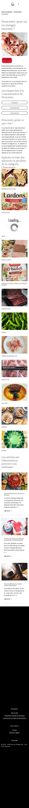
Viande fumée (6, 308)
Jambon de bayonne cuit (9, 356)
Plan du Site (14, 713)
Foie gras (4, 403)
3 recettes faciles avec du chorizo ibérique (14, 494)
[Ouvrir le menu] (19, 4)
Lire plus (8, 511)
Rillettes (4, 427)
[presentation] (14, 177)
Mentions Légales (14, 732)
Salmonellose (14, 113)
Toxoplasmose (14, 107)
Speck (3, 236)
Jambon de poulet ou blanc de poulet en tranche (14, 284)
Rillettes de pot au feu (9, 189)
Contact (14, 730)
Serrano (4, 332)
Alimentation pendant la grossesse (14, 715)
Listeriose (14, 102)
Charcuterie (17, 12)
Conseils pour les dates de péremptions (14, 718)
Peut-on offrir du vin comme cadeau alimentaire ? (13, 584)
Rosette (4, 450)
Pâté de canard (6, 260)
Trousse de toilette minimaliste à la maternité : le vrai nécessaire (14, 539)
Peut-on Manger (7, 12)
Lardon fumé (6, 212)
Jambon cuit (5, 379)
